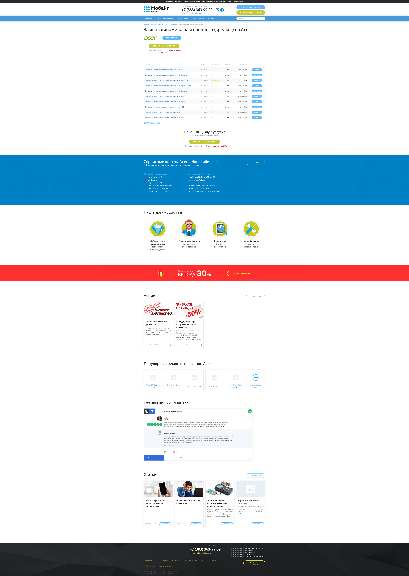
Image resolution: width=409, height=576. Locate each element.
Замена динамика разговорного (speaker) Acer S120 (164, 107)
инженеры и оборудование (189, 244)
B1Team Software (167, 573)
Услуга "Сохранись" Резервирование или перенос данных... (217, 503)
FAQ (202, 560)
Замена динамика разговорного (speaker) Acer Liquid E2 (166, 75)
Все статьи (256, 475)
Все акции (256, 297)
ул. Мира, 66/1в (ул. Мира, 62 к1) (203, 177)
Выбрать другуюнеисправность (171, 38)
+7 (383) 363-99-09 (197, 9)
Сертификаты (162, 560)
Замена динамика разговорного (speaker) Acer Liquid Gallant (168, 86)
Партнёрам (199, 18)
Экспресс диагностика (220, 244)
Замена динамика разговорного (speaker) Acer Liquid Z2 (166, 91)
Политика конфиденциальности (159, 566)
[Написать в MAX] (217, 10)
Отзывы (175, 560)
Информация (183, 18)
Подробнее (166, 345)
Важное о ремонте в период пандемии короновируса (155, 503)
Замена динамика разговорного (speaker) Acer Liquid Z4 (166, 102)
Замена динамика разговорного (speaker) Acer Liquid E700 (167, 80)
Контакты (212, 18)
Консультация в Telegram (158, 188)
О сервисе (148, 18)
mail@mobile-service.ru (165, 185)
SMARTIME (156, 573)
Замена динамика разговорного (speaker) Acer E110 (164, 70)
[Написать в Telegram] (222, 10)
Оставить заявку (251, 12)
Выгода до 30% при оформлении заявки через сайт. (186, 324)
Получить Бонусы (241, 273)
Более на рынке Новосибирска (251, 244)
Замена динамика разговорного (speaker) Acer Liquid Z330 (167, 96)
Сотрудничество (190, 560)
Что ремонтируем (165, 18)
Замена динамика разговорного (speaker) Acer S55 (164, 118)
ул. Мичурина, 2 (155, 177)
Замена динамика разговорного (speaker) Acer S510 (164, 112)
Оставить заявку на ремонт (164, 46)
